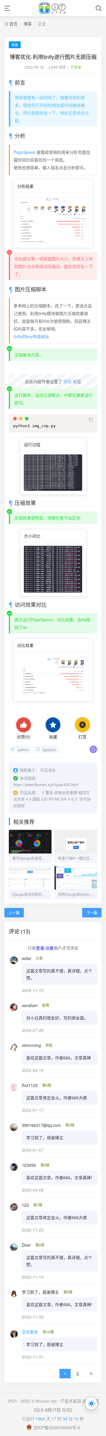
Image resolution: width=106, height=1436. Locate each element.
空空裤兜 (30, 1332)
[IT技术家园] (53, 8)
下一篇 (92, 912)
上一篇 (14, 912)
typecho (49, 749)
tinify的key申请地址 (31, 336)
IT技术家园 (71, 1401)
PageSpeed (24, 152)
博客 (28, 24)
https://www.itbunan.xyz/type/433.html (45, 784)
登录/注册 (45, 948)
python (23, 749)
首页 (13, 24)
